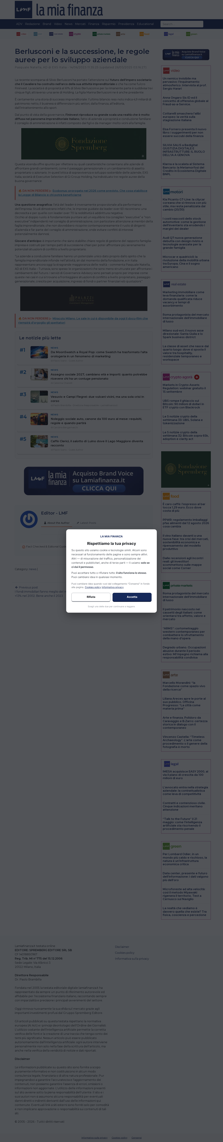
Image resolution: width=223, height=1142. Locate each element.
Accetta (132, 597)
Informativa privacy (113, 587)
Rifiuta (91, 597)
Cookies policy (93, 587)
